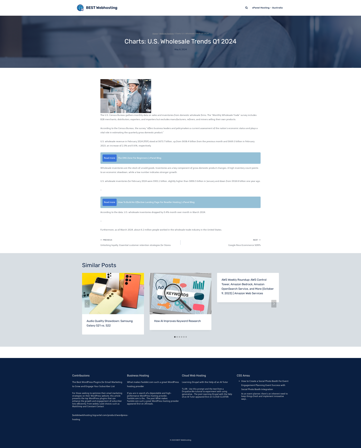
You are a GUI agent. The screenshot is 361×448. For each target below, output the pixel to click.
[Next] (273, 304)
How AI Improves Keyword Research (177, 321)
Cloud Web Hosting (194, 376)
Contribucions (81, 376)
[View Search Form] (246, 7)
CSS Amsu (243, 376)
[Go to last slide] (87, 304)
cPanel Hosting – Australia (267, 7)
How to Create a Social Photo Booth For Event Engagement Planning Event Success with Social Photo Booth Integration (264, 385)
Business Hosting (138, 376)
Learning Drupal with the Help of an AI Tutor (205, 382)
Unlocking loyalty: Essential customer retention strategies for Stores (135, 242)
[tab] (175, 337)
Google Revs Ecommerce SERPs (244, 242)
